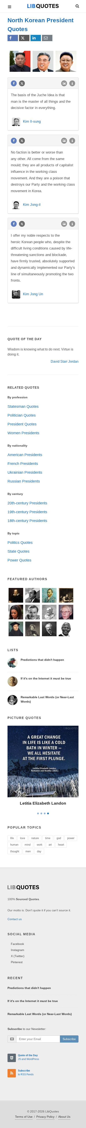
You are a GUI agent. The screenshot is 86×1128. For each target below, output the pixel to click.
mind (27, 844)
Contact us (15, 919)
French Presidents (23, 464)
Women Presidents (23, 433)
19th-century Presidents (27, 512)
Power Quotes (19, 560)
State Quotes (18, 551)
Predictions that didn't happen (42, 659)
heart (61, 844)
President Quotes (22, 424)
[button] (77, 5)
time (47, 838)
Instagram (17, 950)
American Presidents (25, 455)
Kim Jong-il (31, 205)
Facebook (17, 944)
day (39, 851)
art (50, 844)
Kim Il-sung (32, 122)
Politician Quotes (22, 415)
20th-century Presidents (27, 503)
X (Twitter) (17, 956)
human (14, 844)
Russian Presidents (24, 481)
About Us (64, 1116)
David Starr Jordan (64, 361)
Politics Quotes (20, 542)
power (70, 838)
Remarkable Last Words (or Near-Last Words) (40, 1014)
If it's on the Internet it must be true (46, 678)
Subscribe (69, 1039)
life (12, 838)
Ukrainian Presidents (25, 472)
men (28, 851)
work (39, 844)
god (59, 838)
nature (35, 838)
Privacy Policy (45, 1116)
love (22, 838)
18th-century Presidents (27, 521)
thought (14, 851)
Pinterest (17, 962)
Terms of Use (24, 1116)
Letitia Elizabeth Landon (43, 803)
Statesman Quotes (23, 406)
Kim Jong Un (33, 294)
